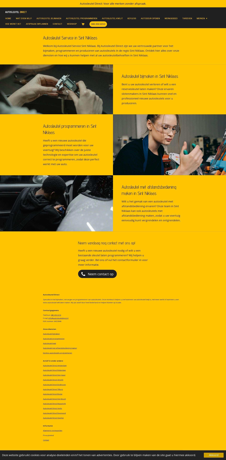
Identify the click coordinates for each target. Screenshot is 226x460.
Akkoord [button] (213, 455)
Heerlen (60, 418)
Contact (46, 440)
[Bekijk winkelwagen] (83, 24)
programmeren (66, 353)
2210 (59, 315)
